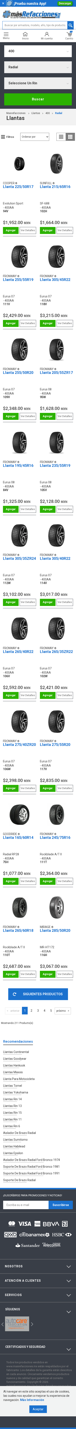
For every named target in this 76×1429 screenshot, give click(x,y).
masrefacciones (16, 113)
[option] (17, 1323)
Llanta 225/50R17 (18, 186)
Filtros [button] (10, 137)
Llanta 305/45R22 (55, 279)
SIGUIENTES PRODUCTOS (43, 994)
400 (47, 113)
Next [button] (31, 1324)
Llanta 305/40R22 (55, 558)
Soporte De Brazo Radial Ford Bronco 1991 (31, 1173)
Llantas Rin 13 (12, 1106)
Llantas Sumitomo (15, 1139)
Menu (6, 38)
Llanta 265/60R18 (18, 930)
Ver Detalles (28, 230)
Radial (58, 113)
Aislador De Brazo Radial (19, 1133)
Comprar (11, 230)
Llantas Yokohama (15, 1092)
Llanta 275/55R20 (55, 744)
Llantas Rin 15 (12, 1112)
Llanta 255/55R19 (18, 279)
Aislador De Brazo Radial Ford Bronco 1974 (31, 1160)
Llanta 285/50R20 (55, 930)
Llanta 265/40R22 (18, 651)
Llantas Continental (16, 1052)
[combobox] (38, 51)
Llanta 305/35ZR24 (19, 558)
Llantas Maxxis (13, 1072)
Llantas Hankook (14, 1065)
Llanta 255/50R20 (18, 372)
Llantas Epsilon (13, 1153)
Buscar (38, 99)
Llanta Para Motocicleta (19, 1079)
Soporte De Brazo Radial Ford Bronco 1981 (31, 1166)
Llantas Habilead (14, 1146)
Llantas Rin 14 (12, 1099)
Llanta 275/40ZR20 (19, 744)
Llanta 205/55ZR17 (56, 372)
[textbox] (38, 25)
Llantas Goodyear (14, 1058)
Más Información (32, 1400)
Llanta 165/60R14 (18, 837)
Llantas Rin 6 (11, 1126)
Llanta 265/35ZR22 (56, 651)
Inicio (25, 38)
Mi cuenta (47, 38)
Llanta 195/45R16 (18, 465)
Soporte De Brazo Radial (19, 1180)
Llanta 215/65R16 (55, 186)
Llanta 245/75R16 (55, 837)
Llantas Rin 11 (12, 1119)
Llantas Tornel (12, 1085)
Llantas (35, 113)
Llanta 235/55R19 (55, 465)
